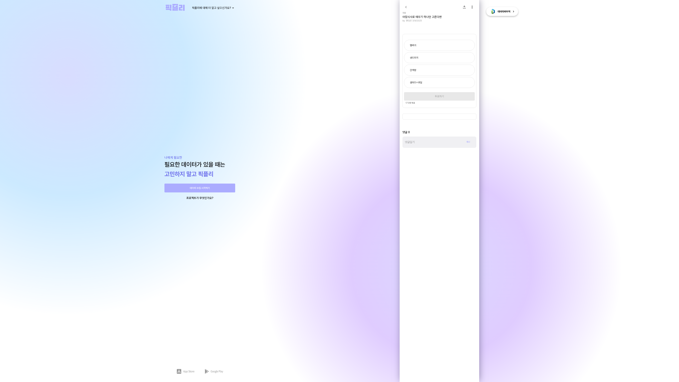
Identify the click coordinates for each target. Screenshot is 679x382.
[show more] (472, 7)
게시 (468, 142)
